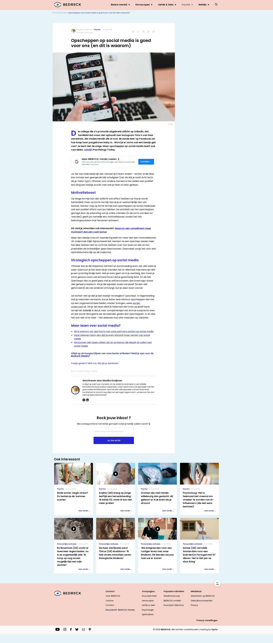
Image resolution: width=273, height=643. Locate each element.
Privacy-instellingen (207, 620)
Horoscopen (142, 4)
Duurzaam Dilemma (174, 605)
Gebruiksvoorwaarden (201, 600)
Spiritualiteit (148, 614)
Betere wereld (119, 4)
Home (55, 12)
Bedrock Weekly (80, 355)
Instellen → (146, 161)
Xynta (214, 629)
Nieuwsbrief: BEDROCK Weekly (120, 609)
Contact (110, 605)
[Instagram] (83, 400)
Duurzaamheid (149, 596)
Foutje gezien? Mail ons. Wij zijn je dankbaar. (95, 363)
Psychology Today (87, 371)
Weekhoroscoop (172, 596)
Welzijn (202, 4)
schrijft (88, 149)
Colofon (110, 600)
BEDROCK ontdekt (172, 600)
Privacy (194, 605)
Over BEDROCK (113, 596)
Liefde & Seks (165, 4)
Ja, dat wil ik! (113, 440)
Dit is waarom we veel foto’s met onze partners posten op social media (114, 331)
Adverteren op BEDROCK (203, 596)
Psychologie (148, 609)
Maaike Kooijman (84, 29)
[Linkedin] (87, 400)
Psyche (186, 4)
